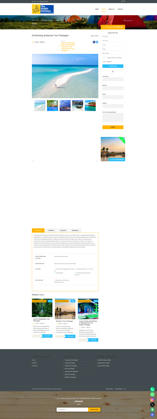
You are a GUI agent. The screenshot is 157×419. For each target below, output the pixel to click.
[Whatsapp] (152, 394)
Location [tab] (63, 230)
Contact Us (35, 365)
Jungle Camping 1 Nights (103, 363)
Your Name (105, 76)
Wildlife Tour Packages (70, 377)
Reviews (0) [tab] (75, 230)
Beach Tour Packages (68, 43)
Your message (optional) (109, 112)
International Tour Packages (71, 371)
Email (103, 94)
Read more (47, 336)
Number (104, 85)
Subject (104, 103)
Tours (104, 9)
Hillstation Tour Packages (71, 365)
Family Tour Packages (68, 45)
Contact (120, 9)
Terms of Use (109, 389)
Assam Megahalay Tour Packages (41, 320)
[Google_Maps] (152, 409)
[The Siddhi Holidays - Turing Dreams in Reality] (43, 9)
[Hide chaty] (152, 415)
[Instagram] (152, 399)
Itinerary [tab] (51, 230)
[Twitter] (152, 404)
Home (97, 9)
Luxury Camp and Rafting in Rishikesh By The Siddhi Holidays (88, 323)
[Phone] (152, 389)
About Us (111, 9)
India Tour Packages (69, 368)
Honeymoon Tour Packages (71, 360)
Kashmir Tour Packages (64, 321)
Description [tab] (38, 230)
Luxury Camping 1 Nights (103, 365)
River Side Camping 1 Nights (104, 360)
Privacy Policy (118, 389)
